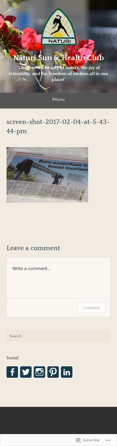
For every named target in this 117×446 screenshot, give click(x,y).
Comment (91, 307)
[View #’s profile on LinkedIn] (66, 372)
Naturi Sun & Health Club (58, 58)
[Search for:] (58, 336)
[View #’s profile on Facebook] (12, 372)
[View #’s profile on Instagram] (39, 372)
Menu (58, 99)
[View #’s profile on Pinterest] (53, 372)
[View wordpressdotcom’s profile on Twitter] (26, 372)
